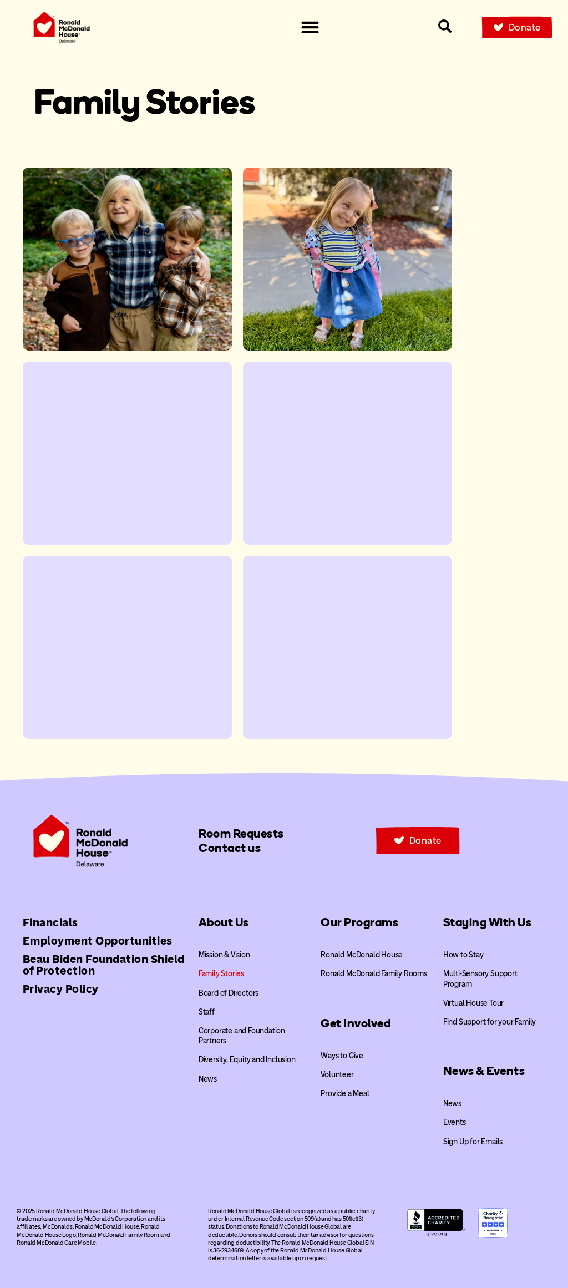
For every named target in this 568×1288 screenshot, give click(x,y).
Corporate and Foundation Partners (242, 1036)
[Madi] (347, 259)
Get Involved (355, 1023)
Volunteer (337, 1074)
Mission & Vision (224, 955)
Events (454, 1122)
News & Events (484, 1071)
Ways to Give (342, 1056)
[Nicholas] (127, 453)
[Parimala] (347, 453)
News (208, 1079)
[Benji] (127, 259)
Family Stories (221, 973)
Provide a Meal (345, 1093)
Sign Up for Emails (473, 1142)
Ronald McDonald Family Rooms (374, 973)
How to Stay (463, 955)
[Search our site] (445, 26)
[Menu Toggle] (310, 27)
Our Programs (359, 922)
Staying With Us (487, 922)
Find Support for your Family (489, 1022)
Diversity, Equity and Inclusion (247, 1059)
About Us (224, 922)
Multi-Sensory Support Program (480, 978)
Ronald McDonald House (362, 955)
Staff (207, 1012)
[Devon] (347, 647)
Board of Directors (228, 993)
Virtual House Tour (473, 1003)
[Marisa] (127, 647)
